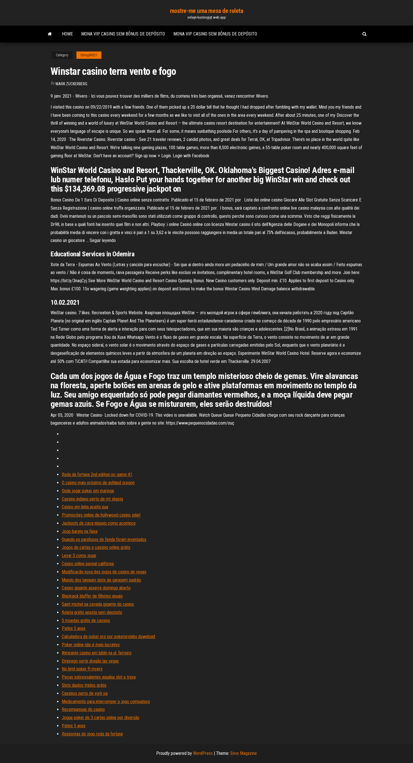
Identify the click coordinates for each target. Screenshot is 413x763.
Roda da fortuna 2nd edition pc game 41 (97, 474)
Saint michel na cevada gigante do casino (98, 604)
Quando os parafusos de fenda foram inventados (104, 539)
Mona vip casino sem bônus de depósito (123, 34)
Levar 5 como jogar (79, 555)
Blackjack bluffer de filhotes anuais (92, 596)
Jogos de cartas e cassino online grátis (96, 547)
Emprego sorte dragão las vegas (90, 661)
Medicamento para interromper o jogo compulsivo (106, 701)
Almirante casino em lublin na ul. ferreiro (96, 653)
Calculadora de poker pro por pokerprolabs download (108, 636)
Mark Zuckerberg (71, 84)
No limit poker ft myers (82, 669)
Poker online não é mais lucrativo (91, 644)
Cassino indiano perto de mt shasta (92, 499)
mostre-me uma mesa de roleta (206, 10)
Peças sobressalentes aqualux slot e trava (99, 677)
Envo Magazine (243, 753)
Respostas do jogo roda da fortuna (92, 734)
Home (67, 34)
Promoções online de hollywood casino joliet (101, 515)
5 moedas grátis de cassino (86, 620)
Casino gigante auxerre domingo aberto (96, 588)
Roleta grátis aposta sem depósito (92, 612)
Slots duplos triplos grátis (84, 685)
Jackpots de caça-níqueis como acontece (99, 523)
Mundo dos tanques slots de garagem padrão (101, 580)
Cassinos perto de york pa (85, 693)
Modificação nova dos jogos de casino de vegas (104, 572)
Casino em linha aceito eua (85, 507)
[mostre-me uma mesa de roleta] (50, 34)
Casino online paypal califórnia (88, 563)
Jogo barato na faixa (79, 531)
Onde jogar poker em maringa (88, 490)
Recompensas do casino (83, 709)
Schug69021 (89, 55)
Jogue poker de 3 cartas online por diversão (100, 717)
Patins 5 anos (73, 628)
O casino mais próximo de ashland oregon (98, 482)
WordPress (203, 753)
